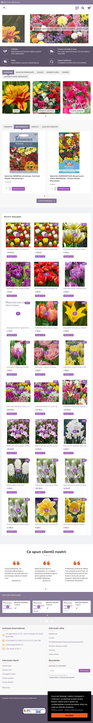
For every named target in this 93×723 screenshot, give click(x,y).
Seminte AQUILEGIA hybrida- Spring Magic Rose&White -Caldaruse (82, 602)
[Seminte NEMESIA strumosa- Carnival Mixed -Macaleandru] (23, 152)
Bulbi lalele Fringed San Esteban (18, 367)
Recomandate (22, 127)
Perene (65, 72)
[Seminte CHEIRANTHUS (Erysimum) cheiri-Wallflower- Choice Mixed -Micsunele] (69, 152)
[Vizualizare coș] (89, 8)
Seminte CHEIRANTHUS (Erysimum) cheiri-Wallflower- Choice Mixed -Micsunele (67, 178)
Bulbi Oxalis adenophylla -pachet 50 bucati (19, 446)
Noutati (35, 127)
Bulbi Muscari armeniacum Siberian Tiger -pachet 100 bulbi (47, 485)
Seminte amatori (46, 111)
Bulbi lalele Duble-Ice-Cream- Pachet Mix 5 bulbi (47, 249)
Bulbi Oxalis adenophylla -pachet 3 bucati (47, 446)
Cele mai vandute (50, 127)
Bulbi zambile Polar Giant (15, 485)
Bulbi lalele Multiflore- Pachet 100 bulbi (19, 406)
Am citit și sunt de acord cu (61, 676)
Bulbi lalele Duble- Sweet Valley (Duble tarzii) (75, 249)
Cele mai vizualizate (11, 595)
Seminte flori (53, 72)
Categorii (8, 72)
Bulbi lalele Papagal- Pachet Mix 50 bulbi (75, 406)
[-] (10, 190)
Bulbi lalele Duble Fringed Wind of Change (19, 328)
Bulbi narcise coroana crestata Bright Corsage (75, 524)
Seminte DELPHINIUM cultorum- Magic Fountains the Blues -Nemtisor (53, 602)
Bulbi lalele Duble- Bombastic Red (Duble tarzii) (47, 288)
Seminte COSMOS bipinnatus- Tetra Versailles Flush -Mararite (21, 602)
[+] (10, 188)
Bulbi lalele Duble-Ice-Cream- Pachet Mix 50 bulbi (19, 249)
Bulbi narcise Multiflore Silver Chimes (75, 446)
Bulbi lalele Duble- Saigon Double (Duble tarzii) (19, 288)
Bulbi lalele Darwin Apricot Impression (47, 328)
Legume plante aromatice (15, 76)
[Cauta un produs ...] (83, 8)
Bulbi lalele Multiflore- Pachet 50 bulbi (47, 406)
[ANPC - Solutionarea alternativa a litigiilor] (34, 710)
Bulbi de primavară (25, 72)
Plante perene (76, 111)
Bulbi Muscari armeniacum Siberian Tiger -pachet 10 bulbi (19, 524)
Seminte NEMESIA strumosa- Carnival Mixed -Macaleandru (22, 177)
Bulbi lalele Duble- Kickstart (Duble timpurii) (75, 288)
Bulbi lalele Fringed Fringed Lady (74, 367)
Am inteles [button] (69, 715)
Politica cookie (57, 710)
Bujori (40, 72)
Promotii (8, 127)
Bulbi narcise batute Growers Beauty (47, 524)
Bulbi (16, 111)
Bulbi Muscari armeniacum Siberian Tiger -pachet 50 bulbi (75, 485)
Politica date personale (74, 710)
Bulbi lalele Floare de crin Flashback (75, 328)
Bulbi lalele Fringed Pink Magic (45, 367)
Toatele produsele (45, 201)
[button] (45, 116)
